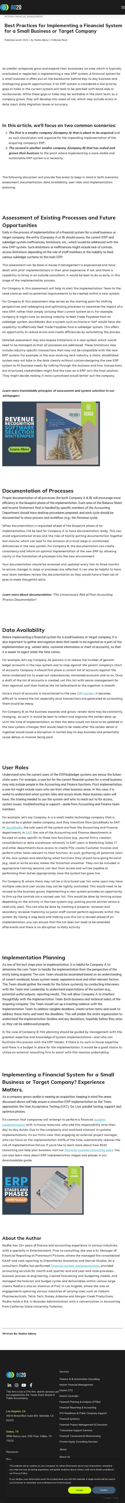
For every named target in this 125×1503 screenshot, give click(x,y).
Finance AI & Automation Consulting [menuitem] (79, 1379)
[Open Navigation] (123, 7)
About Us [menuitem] (64, 1456)
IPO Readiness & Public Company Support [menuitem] (83, 1413)
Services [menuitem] (64, 1371)
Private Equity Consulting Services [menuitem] (78, 1441)
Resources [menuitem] (12, 1451)
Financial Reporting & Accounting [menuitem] (77, 1407)
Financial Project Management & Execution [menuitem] (83, 1424)
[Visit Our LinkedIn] (9, 1385)
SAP (29, 832)
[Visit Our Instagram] (16, 1385)
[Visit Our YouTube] (24, 1385)
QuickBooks (14, 827)
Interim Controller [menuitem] (69, 1396)
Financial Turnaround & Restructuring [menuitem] (80, 1436)
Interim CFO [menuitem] (66, 1390)
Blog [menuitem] (8, 1459)
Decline (103, 1490)
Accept (79, 1490)
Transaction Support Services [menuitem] (75, 1430)
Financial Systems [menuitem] (69, 1418)
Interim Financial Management (24, 16)
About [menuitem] (63, 1449)
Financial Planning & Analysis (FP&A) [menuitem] (80, 1401)
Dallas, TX (12, 1431)
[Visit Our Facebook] (31, 1385)
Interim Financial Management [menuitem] (76, 1384)
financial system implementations (75, 1266)
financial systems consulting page (89, 1150)
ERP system (85, 693)
